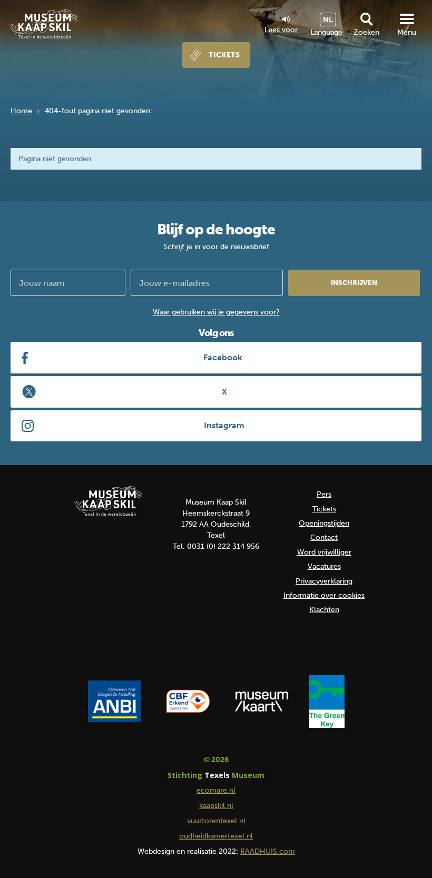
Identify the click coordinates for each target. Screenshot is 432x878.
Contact (324, 537)
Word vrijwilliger (324, 552)
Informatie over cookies (324, 595)
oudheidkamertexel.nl (216, 836)
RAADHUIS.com (267, 851)
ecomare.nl (216, 790)
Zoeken (366, 32)
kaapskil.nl (216, 805)
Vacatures (324, 566)
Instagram (224, 425)
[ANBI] (114, 701)
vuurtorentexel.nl (216, 820)
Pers (324, 494)
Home (21, 110)
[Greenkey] (327, 701)
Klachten (324, 609)
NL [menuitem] (328, 19)
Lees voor (281, 29)
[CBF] (188, 701)
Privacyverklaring (324, 581)
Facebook (222, 357)
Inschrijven (354, 283)
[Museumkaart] (262, 701)
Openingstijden (324, 523)
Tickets (224, 55)
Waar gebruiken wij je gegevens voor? (216, 312)
